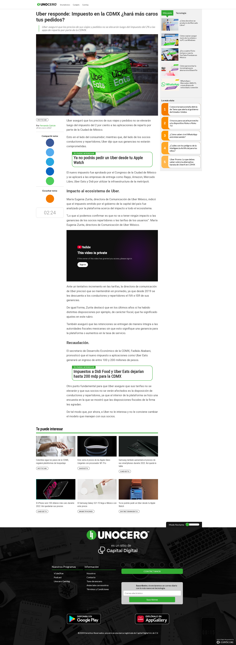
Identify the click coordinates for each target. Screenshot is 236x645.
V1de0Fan (59, 573)
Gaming (85, 5)
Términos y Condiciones (98, 589)
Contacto (91, 577)
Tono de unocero (94, 581)
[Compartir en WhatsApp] (50, 181)
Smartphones (65, 5)
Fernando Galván (48, 125)
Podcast (58, 577)
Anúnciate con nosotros (98, 585)
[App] (84, 619)
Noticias (42, 120)
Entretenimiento (129, 511)
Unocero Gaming (62, 581)
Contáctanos (152, 571)
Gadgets (76, 5)
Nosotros (91, 573)
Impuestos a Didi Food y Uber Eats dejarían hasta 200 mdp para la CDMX (109, 374)
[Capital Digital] (118, 549)
